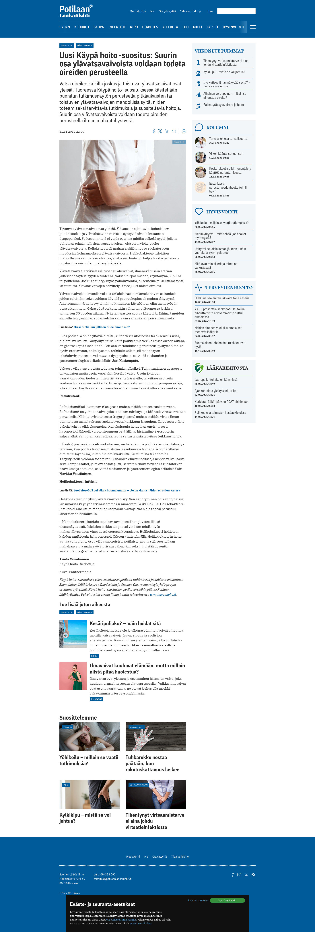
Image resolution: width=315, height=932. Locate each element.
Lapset (212, 27)
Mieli (197, 27)
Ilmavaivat (96, 699)
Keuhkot (81, 27)
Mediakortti (138, 11)
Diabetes (150, 27)
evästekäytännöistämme (121, 919)
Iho (185, 27)
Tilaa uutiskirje (190, 11)
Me (152, 11)
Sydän (64, 27)
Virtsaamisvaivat (139, 784)
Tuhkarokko (136, 727)
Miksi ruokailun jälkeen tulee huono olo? (101, 327)
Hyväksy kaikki (227, 900)
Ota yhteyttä (167, 11)
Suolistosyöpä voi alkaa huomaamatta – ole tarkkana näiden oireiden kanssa (126, 490)
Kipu (134, 27)
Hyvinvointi (233, 27)
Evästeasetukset (198, 900)
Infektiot (117, 27)
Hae (210, 11)
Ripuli (94, 656)
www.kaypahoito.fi (163, 594)
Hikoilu (68, 727)
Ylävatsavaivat (84, 45)
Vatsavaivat (67, 45)
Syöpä (99, 27)
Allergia (170, 27)
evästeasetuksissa (141, 923)
